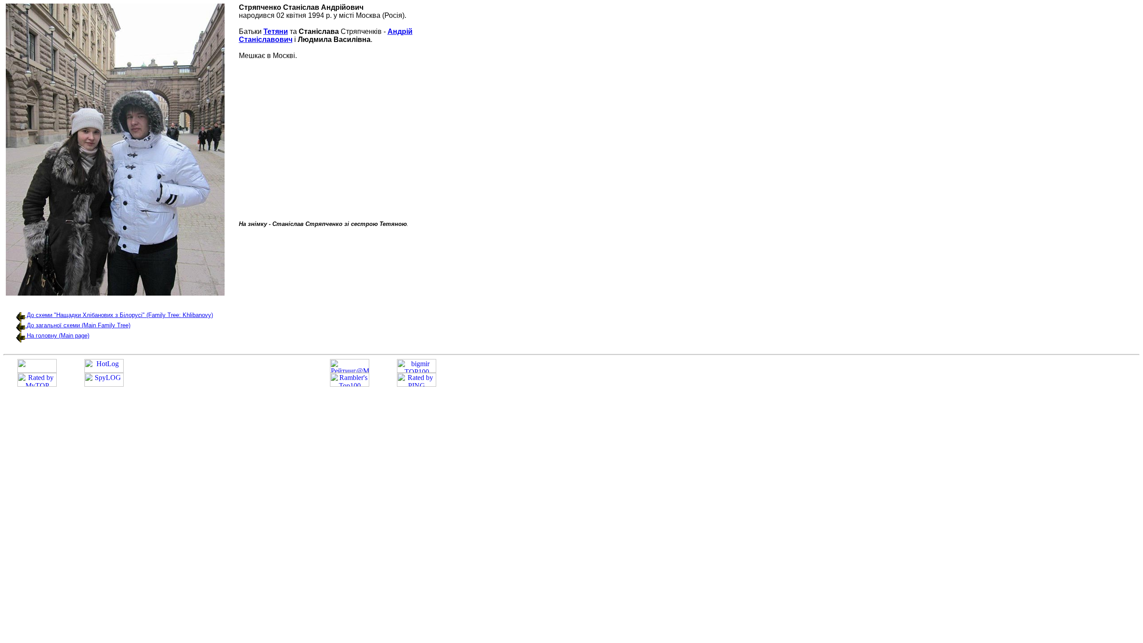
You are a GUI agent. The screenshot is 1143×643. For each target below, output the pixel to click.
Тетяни (275, 31)
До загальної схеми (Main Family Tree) (78, 325)
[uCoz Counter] (37, 370)
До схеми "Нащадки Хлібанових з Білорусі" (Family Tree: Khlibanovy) (119, 315)
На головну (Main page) (58, 335)
